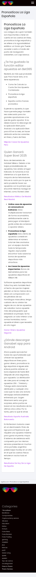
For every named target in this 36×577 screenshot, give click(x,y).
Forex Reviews (7, 534)
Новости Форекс (7, 566)
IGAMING (5, 542)
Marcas (4, 548)
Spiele (4, 556)
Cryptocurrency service (10, 518)
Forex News (6, 532)
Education (5, 524)
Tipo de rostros (7, 561)
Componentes (7, 516)
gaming (5, 540)
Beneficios (5, 513)
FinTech (4, 529)
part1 (3, 550)
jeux (3, 545)
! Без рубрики (6, 510)
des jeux (5, 521)
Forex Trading (7, 537)
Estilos (4, 526)
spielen (4, 558)
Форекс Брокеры (7, 569)
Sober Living (6, 553)
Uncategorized (7, 564)
